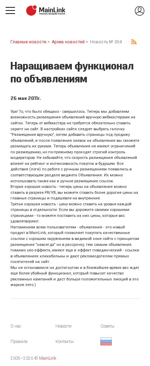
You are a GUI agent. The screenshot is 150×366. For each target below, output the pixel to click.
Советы (107, 326)
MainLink (47, 358)
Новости (63, 326)
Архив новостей (68, 41)
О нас (15, 326)
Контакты (64, 341)
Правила (19, 341)
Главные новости (28, 41)
